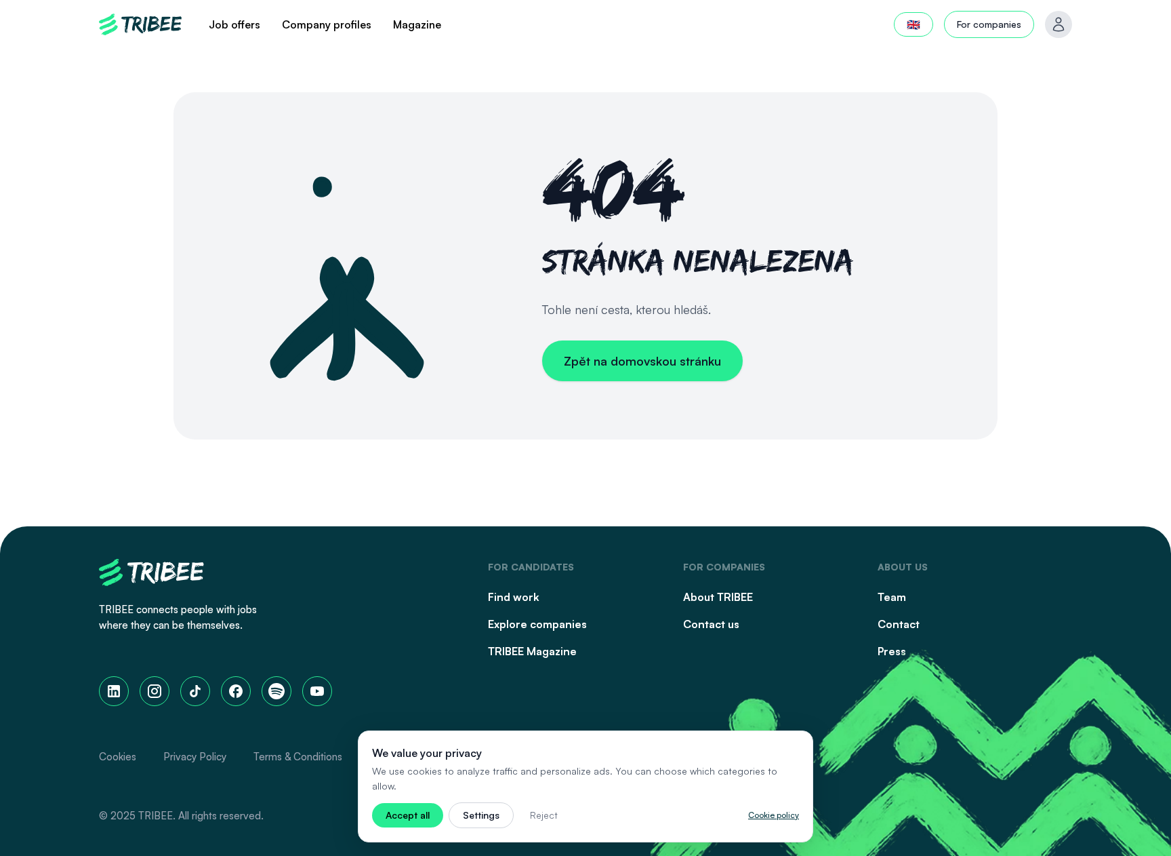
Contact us (711, 624)
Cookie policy (773, 815)
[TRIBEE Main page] (140, 24)
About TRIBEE (718, 597)
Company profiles (326, 24)
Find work (513, 597)
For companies (989, 24)
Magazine (417, 24)
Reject (544, 815)
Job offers (234, 24)
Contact (899, 624)
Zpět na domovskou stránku (642, 360)
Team (892, 597)
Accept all (408, 815)
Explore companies (537, 624)
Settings (481, 815)
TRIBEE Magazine (532, 651)
